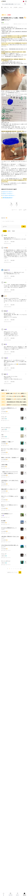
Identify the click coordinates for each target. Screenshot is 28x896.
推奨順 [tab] (4, 231)
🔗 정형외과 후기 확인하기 (6, 191)
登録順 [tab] (13, 231)
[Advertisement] (14, 11)
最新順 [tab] (9, 231)
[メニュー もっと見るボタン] (2, 7)
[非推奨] (8, 241)
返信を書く (13, 241)
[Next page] (21, 568)
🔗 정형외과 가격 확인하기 (6, 193)
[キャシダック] (3, 1)
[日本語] (24, 1)
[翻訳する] (25, 18)
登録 (23, 226)
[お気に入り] (8, 390)
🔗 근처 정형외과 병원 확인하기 (7, 195)
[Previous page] (7, 568)
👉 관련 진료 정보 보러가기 (6, 197)
